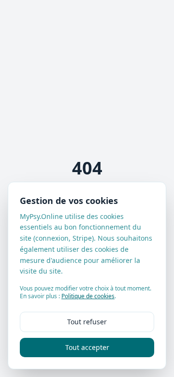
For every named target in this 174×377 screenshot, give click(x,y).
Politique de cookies (88, 296)
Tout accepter (87, 347)
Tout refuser (87, 321)
